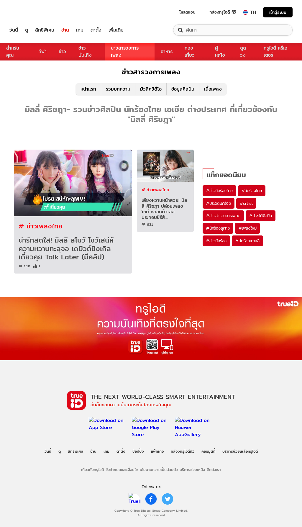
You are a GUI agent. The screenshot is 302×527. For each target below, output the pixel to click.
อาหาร (167, 51)
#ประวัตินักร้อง (218, 203)
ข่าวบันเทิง (85, 51)
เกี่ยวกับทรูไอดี (92, 469)
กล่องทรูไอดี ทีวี (222, 12)
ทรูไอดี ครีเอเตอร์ (275, 51)
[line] (134, 499)
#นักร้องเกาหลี (247, 241)
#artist (246, 203)
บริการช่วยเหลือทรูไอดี (240, 451)
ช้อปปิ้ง (138, 451)
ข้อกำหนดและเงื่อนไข (122, 469)
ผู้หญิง (220, 51)
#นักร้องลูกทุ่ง (218, 228)
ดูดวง (243, 51)
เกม (79, 30)
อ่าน (65, 30)
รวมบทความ (118, 89)
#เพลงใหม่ (247, 228)
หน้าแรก (88, 89)
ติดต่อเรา (214, 469)
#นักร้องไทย (252, 190)
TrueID (27, 12)
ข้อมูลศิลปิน (182, 89)
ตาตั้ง (96, 30)
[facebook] (151, 499)
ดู (26, 30)
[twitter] (167, 499)
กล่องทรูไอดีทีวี (182, 451)
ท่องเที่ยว (190, 51)
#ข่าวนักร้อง (216, 241)
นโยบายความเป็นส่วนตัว (159, 469)
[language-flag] (245, 12)
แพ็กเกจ (157, 451)
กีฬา (42, 51)
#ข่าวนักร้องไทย (219, 190)
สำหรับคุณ (12, 51)
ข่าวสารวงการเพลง (125, 51)
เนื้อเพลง (213, 89)
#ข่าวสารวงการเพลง (223, 215)
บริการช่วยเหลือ (192, 469)
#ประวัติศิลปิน (260, 215)
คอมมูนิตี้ (208, 451)
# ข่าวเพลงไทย (41, 226)
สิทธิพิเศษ (44, 30)
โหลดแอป (187, 12)
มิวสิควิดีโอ (151, 89)
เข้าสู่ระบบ (277, 12)
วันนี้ (13, 30)
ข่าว (62, 51)
